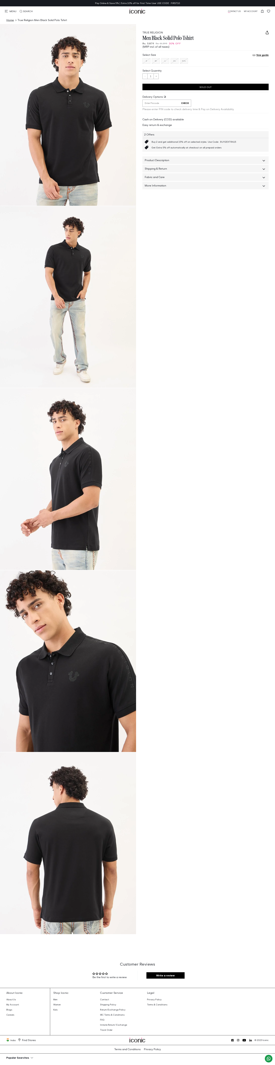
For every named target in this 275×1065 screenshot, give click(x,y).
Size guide (262, 55)
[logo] (137, 11)
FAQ (102, 1020)
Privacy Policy (154, 999)
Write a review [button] (165, 975)
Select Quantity (152, 70)
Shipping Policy (108, 1004)
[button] (10, 11)
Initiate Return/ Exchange (113, 1025)
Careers (10, 1015)
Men (55, 999)
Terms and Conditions (127, 1049)
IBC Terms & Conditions (112, 1015)
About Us (11, 999)
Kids (55, 1010)
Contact (104, 999)
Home (10, 20)
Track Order (106, 1030)
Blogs (9, 1010)
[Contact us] (268, 1058)
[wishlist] (268, 11)
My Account (12, 1004)
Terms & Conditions (157, 1004)
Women (57, 1004)
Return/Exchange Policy (112, 1010)
